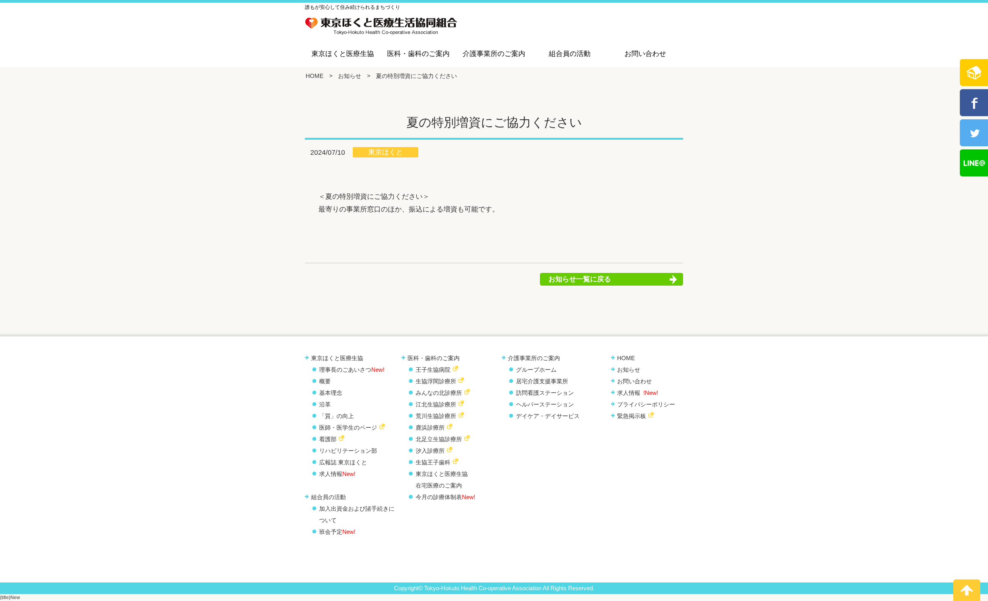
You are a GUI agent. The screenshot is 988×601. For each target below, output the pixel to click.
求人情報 (337, 474)
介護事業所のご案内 (494, 54)
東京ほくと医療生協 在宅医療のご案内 (442, 480)
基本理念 (330, 392)
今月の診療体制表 (445, 497)
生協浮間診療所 (436, 381)
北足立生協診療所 (439, 439)
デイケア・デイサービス (548, 416)
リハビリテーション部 (348, 450)
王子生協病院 (433, 369)
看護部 (328, 439)
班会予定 (337, 531)
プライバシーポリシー (646, 404)
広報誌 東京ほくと (343, 462)
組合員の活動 (569, 54)
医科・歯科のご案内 (418, 54)
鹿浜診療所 (430, 427)
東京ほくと (385, 152)
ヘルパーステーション (545, 404)
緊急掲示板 (631, 416)
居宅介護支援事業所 (542, 381)
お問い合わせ (645, 54)
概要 (325, 381)
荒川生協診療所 (436, 416)
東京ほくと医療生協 (342, 54)
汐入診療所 (430, 450)
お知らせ (349, 76)
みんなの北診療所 (439, 392)
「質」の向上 (336, 416)
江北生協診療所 (436, 404)
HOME (314, 76)
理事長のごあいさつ (351, 369)
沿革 (325, 404)
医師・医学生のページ (348, 427)
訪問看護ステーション (545, 392)
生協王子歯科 (433, 462)
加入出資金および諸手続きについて (356, 514)
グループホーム (536, 369)
